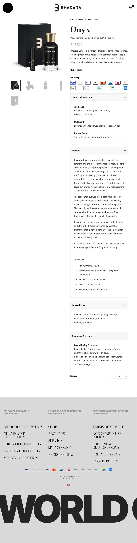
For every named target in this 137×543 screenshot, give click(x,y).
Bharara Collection (84, 20)
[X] (119, 376)
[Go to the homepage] (68, 7)
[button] (130, 8)
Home (72, 20)
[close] (7, 7)
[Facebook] (113, 376)
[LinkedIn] (126, 376)
